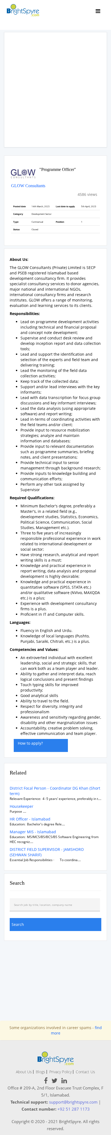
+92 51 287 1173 (73, 1109)
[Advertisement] (55, 89)
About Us (24, 1071)
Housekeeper (21, 806)
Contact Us (85, 1071)
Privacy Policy (60, 1071)
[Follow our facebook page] (46, 1081)
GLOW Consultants (28, 185)
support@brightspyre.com (73, 1102)
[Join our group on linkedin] (64, 1081)
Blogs (40, 1071)
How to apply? (30, 743)
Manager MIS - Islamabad (33, 831)
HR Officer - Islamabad (30, 819)
